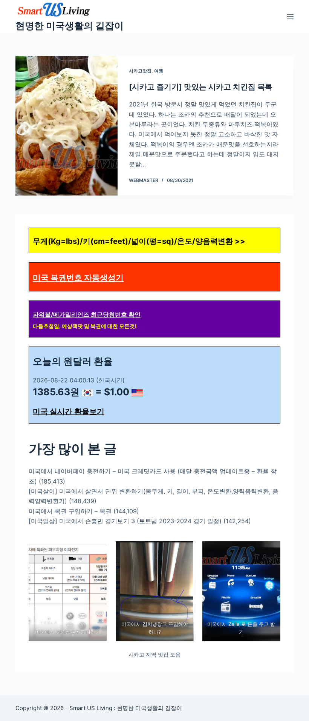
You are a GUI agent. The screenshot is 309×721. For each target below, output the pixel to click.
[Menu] (290, 16)
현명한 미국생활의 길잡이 (69, 25)
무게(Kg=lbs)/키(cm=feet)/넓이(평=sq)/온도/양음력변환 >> (139, 241)
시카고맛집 (140, 71)
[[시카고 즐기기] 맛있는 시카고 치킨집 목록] (66, 126)
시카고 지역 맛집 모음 (154, 654)
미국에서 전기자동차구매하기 (67, 632)
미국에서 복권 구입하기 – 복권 (70, 511)
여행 (158, 71)
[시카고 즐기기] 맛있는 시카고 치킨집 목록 (200, 86)
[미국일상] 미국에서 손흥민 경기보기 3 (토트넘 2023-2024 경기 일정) (125, 521)
